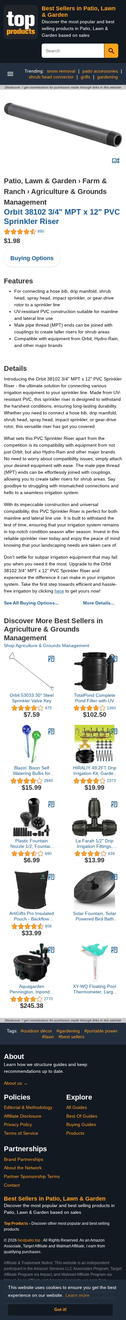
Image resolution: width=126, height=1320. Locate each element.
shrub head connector (51, 76)
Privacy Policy (18, 1124)
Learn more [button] (77, 1295)
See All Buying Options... (31, 602)
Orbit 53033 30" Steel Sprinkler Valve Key (32, 698)
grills (85, 76)
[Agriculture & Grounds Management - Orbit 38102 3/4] (63, 124)
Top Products (16, 1223)
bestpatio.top (29, 1240)
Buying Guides (81, 1124)
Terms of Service (21, 1133)
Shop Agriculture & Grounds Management (46, 645)
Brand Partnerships (23, 1159)
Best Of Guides (81, 1116)
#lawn (48, 1036)
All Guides (76, 1107)
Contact (12, 1185)
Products (75, 1133)
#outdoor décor (36, 1030)
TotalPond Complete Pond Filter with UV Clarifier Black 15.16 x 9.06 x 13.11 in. (94, 698)
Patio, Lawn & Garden (40, 181)
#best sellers (71, 1036)
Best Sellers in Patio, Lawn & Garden (55, 1198)
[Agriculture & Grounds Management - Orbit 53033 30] (51, 658)
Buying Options (32, 258)
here (59, 591)
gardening (107, 76)
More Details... (98, 602)
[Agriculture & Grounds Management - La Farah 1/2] (114, 804)
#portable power (101, 1030)
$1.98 (12, 240)
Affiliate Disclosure (22, 1116)
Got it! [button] (60, 1309)
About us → (16, 1083)
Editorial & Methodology (28, 1107)
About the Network (23, 1167)
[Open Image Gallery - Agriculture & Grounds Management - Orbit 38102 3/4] (115, 160)
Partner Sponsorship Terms (32, 1176)
